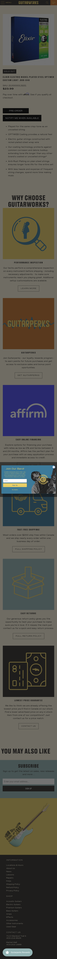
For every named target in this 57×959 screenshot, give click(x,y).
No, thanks (15, 489)
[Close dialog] (54, 467)
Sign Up (14, 485)
